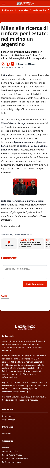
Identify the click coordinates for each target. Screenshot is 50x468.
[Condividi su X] (12, 64)
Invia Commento (35, 283)
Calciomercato (8, 419)
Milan (4, 123)
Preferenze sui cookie (11, 462)
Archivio (5, 447)
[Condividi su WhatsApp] (3, 64)
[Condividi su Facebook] (8, 64)
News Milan (23, 10)
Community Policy (10, 451)
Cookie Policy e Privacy (12, 455)
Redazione (6, 433)
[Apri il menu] (3, 3)
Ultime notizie (39, 10)
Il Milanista (7, 10)
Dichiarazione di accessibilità (15, 458)
